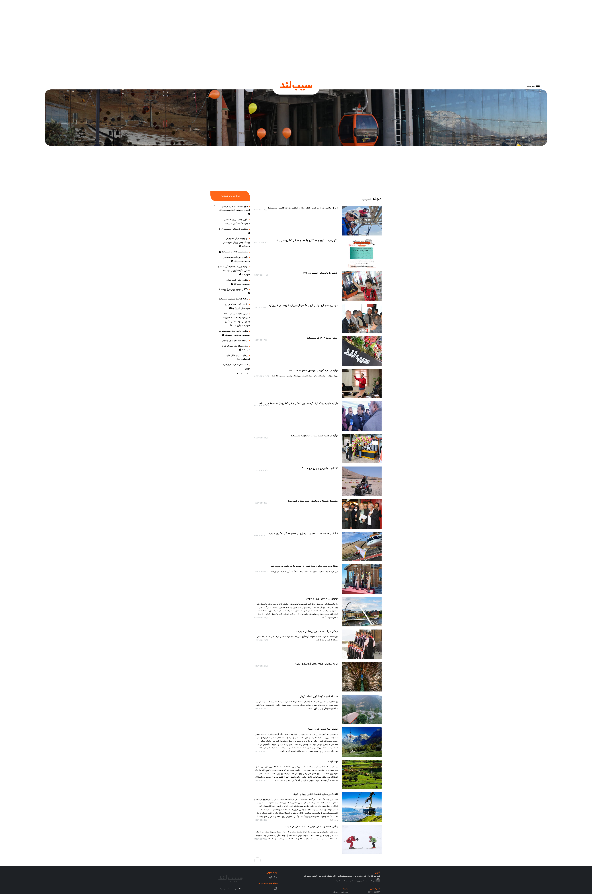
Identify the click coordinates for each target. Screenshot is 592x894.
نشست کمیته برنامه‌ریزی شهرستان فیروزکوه (313, 501)
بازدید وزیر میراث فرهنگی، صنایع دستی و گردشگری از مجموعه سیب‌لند (298, 403)
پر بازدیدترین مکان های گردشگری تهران (316, 664)
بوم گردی (332, 761)
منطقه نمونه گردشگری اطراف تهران (318, 696)
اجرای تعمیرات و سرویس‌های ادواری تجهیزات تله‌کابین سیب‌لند (303, 208)
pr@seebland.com (340, 892)
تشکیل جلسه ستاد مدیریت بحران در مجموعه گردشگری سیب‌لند (302, 533)
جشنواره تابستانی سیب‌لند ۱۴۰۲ (320, 273)
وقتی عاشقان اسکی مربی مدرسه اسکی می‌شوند (311, 827)
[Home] (296, 86)
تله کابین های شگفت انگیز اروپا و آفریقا (315, 794)
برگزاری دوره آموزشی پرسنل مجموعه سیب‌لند (313, 370)
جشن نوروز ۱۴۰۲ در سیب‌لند (322, 338)
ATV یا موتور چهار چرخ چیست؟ (320, 468)
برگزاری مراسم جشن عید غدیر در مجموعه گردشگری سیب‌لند (304, 566)
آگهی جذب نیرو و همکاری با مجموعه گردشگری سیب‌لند (306, 240)
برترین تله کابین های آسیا (323, 729)
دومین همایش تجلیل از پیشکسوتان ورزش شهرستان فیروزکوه (303, 305)
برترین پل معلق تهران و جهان (322, 599)
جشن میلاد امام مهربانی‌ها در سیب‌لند (316, 631)
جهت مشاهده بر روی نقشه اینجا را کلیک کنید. (356, 881)
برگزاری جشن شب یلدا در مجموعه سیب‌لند (314, 436)
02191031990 (374, 892)
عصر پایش (223, 888)
